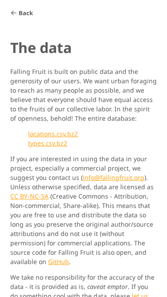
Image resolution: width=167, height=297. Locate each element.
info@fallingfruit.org (113, 177)
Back (26, 13)
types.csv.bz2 (47, 143)
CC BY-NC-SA (29, 196)
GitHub (58, 261)
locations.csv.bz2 (53, 134)
